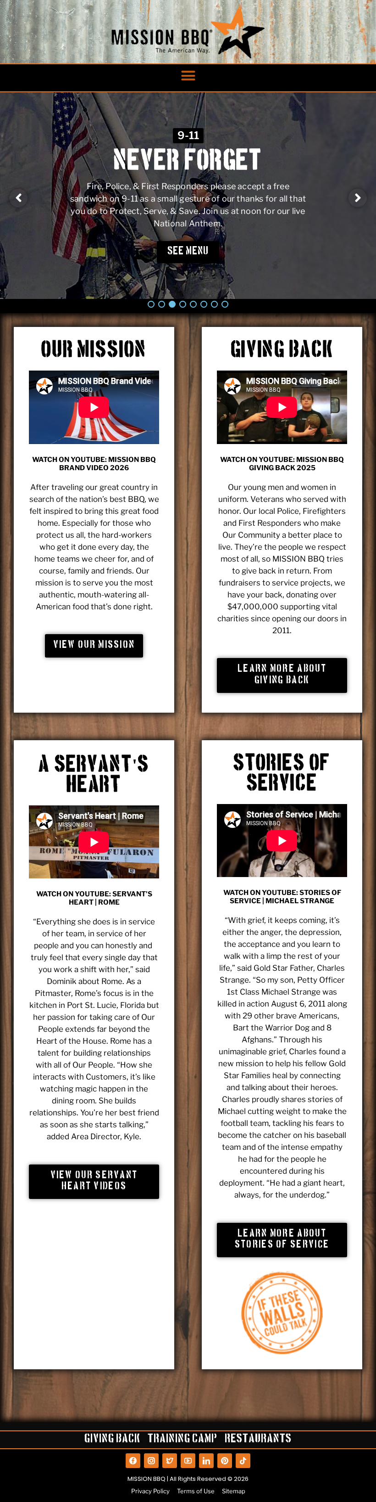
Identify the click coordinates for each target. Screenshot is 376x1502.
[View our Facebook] (133, 1460)
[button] (188, 75)
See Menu (188, 252)
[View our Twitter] (169, 1460)
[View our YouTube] (188, 1460)
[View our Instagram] (151, 1460)
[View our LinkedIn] (206, 1460)
